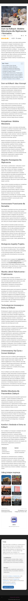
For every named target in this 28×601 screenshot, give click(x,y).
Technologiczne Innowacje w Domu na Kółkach (13, 74)
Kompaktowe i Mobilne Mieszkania (10, 66)
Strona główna (4, 4)
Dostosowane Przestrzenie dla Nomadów (11, 69)
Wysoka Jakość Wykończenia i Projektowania (12, 72)
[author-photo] (14, 522)
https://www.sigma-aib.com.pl (14, 526)
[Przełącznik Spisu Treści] (21, 64)
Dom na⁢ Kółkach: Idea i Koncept (9, 65)
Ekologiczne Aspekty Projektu (9, 71)
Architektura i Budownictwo (13, 4)
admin (4, 35)
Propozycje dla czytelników (15, 597)
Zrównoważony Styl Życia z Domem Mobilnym (13, 75)
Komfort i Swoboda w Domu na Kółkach (11, 78)
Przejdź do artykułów (8, 587)
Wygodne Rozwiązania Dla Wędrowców (11, 68)
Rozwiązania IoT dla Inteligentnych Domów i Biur (21, 511)
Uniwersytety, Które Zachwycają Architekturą (6, 511)
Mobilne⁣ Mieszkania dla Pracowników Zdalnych (13, 77)
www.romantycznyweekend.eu (9, 583)
